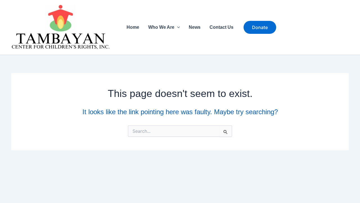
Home (133, 27)
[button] (177, 27)
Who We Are (161, 27)
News (195, 27)
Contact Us (221, 27)
